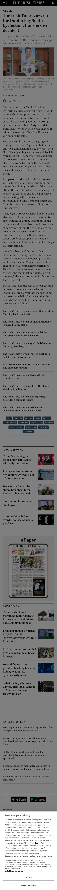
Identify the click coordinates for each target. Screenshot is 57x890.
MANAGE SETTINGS (28, 885)
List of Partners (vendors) (15, 871)
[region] (28, 850)
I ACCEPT (28, 878)
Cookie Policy (40, 843)
